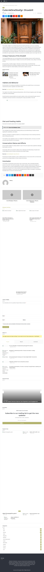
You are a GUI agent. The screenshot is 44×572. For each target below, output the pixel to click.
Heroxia (4, 532)
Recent (21, 341)
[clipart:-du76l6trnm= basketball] (7, 519)
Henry (5, 13)
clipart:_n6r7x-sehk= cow (34, 432)
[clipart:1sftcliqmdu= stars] (26, 515)
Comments (36, 341)
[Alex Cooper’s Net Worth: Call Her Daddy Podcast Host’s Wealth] (36, 213)
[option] (22, 392)
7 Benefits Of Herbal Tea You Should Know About (19, 361)
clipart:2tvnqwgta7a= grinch (9, 513)
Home (4, 5)
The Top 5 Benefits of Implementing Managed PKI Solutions (21, 345)
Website (24, 319)
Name (3, 315)
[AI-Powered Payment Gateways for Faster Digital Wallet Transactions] (5, 358)
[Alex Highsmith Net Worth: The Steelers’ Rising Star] (22, 250)
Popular (7, 341)
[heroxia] (5, 1)
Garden (4, 547)
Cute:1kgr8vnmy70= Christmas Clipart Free (15, 89)
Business (4, 537)
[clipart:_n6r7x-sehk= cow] (26, 471)
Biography (5, 535)
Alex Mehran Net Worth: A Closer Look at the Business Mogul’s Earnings (8, 218)
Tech (4, 530)
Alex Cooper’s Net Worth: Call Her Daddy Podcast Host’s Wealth (35, 218)
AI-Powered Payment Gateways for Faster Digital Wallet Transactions (23, 356)
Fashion (4, 544)
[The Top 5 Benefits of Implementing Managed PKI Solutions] (5, 347)
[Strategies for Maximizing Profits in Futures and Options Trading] (5, 353)
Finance (4, 546)
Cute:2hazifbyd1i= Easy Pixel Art (12, 153)
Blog (6, 5)
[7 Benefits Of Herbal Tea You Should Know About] (5, 363)
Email (3, 319)
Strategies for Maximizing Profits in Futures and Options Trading (22, 350)
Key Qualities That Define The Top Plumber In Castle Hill (17, 401)
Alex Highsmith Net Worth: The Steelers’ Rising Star (21, 292)
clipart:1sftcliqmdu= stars (34, 513)
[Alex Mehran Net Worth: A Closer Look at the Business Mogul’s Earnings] (8, 213)
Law (4, 549)
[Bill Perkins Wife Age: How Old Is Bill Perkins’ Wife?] (26, 74)
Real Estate (5, 542)
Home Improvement (6, 539)
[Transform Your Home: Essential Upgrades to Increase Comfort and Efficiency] (5, 74)
